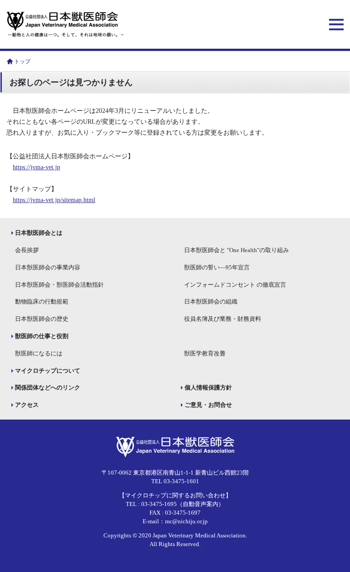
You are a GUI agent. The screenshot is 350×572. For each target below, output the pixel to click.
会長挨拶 (27, 250)
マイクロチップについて (47, 371)
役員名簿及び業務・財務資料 (222, 319)
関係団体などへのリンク (47, 388)
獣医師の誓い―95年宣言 (217, 267)
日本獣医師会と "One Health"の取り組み (236, 250)
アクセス (27, 405)
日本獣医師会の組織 (210, 302)
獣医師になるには (38, 353)
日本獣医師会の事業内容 (47, 267)
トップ (22, 61)
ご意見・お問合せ (208, 405)
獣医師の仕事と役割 (41, 336)
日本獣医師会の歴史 (41, 319)
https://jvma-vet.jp (36, 167)
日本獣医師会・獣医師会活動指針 (59, 285)
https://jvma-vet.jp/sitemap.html (54, 200)
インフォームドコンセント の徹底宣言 (235, 285)
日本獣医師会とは (38, 233)
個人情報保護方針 (208, 388)
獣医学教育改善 (205, 353)
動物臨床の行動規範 (41, 302)
